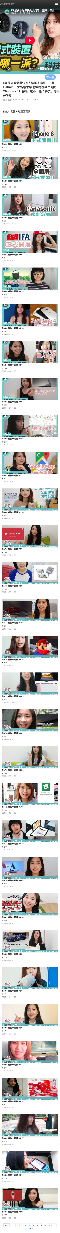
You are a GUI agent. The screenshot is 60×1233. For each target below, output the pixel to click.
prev (7, 1225)
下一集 (50, 77)
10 (49, 1225)
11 (54, 1225)
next (31, 1228)
